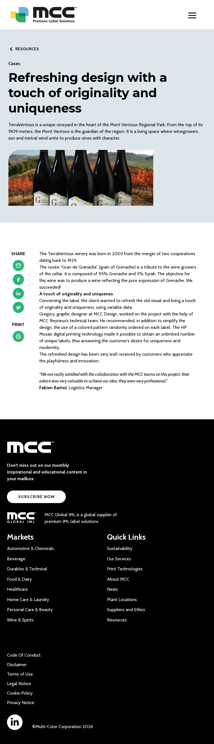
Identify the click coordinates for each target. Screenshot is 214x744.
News (112, 589)
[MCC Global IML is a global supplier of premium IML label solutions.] (21, 518)
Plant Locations (122, 599)
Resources (117, 620)
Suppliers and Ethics (126, 609)
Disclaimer (17, 664)
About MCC (118, 579)
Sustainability (119, 548)
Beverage (16, 558)
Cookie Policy (20, 693)
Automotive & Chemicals (30, 548)
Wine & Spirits (20, 620)
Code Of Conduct (24, 655)
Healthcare (17, 589)
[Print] (18, 338)
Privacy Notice (20, 702)
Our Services (119, 558)
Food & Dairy (19, 579)
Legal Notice (19, 683)
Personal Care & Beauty (30, 609)
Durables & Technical (27, 568)
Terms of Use (20, 674)
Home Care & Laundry (28, 599)
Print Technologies (125, 568)
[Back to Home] (55, 14)
